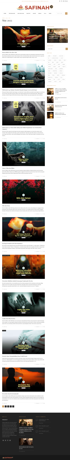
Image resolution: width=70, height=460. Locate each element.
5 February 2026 (58, 94)
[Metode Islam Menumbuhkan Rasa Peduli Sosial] (23, 342)
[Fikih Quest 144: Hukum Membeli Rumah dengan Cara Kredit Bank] (23, 76)
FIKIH (54, 64)
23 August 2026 (58, 117)
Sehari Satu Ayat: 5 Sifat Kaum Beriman (44, 420)
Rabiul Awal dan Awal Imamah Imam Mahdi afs (60, 113)
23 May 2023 (5, 289)
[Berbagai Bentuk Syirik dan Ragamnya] (23, 229)
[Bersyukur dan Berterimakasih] (23, 380)
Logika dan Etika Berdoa (8, 318)
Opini (3, 26)
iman (56, 68)
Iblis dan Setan (6, 205)
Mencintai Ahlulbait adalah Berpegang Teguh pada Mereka (17, 281)
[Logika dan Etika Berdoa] (23, 304)
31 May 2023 (5, 60)
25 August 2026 (22, 451)
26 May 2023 (5, 138)
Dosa (53, 62)
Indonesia (61, 68)
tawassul (50, 81)
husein (54, 66)
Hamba (63, 64)
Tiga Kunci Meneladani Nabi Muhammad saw (61, 106)
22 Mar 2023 (41, 428)
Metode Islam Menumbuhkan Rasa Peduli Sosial (14, 356)
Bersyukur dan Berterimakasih (10, 394)
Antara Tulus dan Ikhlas (8, 168)
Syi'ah (59, 79)
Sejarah (49, 79)
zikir (60, 81)
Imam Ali (64, 66)
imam (59, 66)
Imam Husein (50, 68)
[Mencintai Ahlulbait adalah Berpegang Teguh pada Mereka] (23, 267)
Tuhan (55, 81)
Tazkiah (8, 255)
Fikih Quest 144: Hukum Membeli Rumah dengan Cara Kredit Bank (19, 90)
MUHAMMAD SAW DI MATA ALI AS (26, 447)
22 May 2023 (5, 364)
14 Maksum (4, 255)
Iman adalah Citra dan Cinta (9, 52)
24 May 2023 (5, 251)
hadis (59, 64)
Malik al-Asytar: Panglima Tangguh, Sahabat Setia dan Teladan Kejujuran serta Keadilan (57, 35)
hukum (49, 66)
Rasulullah (50, 77)
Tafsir (63, 79)
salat (61, 77)
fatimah (49, 64)
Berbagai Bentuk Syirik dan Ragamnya (12, 243)
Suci (54, 79)
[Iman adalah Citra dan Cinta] (23, 38)
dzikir (62, 62)
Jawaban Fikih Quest (6, 64)
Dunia (57, 62)
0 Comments (37, 60)
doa (48, 62)
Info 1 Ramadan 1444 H (44, 425)
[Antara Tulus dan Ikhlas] (23, 154)
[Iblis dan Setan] (23, 192)
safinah (56, 77)
